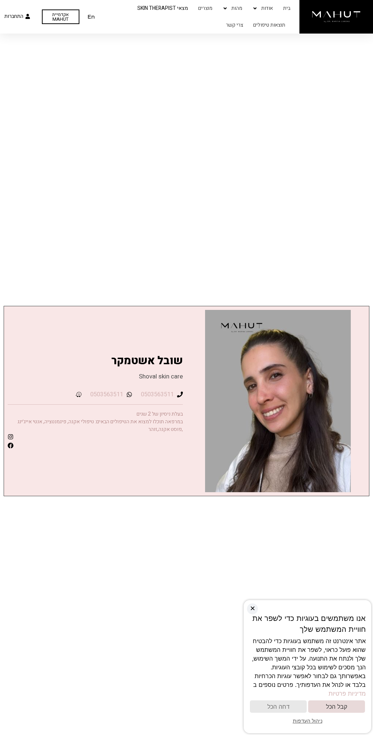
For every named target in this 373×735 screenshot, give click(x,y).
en (91, 16)
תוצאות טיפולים (269, 25)
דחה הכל (278, 706)
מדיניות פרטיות (347, 693)
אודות (267, 8)
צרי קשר (234, 25)
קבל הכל (336, 706)
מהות (236, 8)
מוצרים (205, 8)
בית (286, 8)
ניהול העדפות (307, 721)
